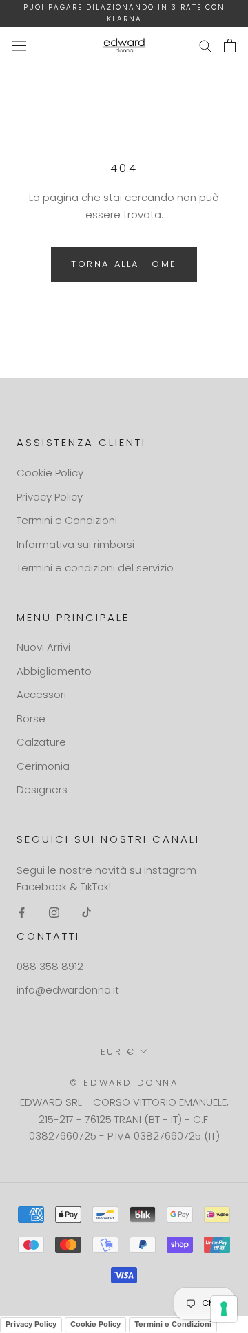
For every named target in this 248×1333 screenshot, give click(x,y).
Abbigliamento (54, 671)
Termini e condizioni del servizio (95, 567)
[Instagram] (54, 912)
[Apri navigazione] (19, 45)
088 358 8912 (50, 966)
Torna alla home (124, 264)
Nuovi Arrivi (43, 647)
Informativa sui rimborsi (75, 544)
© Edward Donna (124, 1082)
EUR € (118, 1051)
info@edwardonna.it (68, 990)
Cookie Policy (50, 472)
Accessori (41, 694)
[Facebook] (22, 912)
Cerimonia (43, 766)
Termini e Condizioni (67, 520)
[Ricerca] (205, 45)
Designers (42, 789)
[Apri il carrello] (230, 45)
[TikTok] (86, 912)
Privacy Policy (50, 497)
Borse (31, 718)
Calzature (41, 742)
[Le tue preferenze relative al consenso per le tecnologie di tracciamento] (224, 1309)
